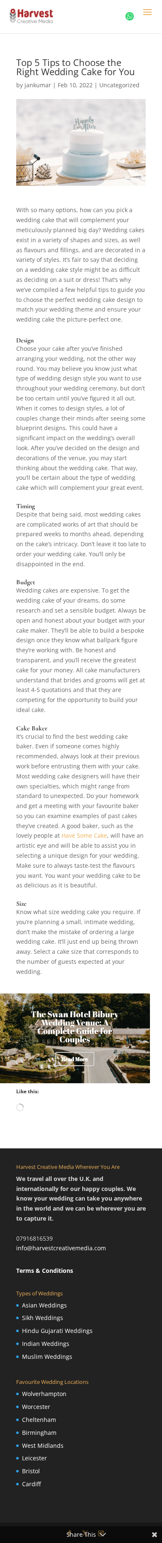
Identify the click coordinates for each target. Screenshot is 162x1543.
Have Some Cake (84, 835)
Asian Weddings (44, 1305)
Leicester (34, 1458)
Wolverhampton (44, 1394)
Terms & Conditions (44, 1270)
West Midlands (43, 1445)
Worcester (36, 1407)
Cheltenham (39, 1420)
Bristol (31, 1471)
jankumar (38, 85)
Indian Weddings (45, 1344)
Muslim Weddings (47, 1357)
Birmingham (39, 1433)
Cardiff (31, 1484)
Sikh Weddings (42, 1318)
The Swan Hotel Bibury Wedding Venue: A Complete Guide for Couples (75, 1026)
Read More (74, 1059)
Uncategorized (119, 85)
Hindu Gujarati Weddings (57, 1331)
